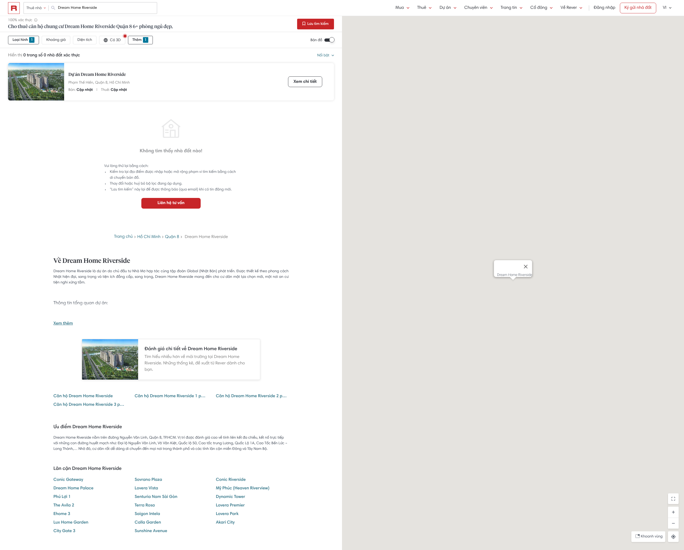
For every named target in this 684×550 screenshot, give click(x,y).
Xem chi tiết (305, 82)
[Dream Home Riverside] (36, 81)
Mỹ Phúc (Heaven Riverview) (243, 488)
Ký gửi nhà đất (638, 8)
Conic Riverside (231, 480)
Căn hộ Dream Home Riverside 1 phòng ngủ (171, 396)
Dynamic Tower (230, 497)
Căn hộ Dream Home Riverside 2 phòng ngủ (252, 396)
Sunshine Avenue (151, 531)
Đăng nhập (604, 8)
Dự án (445, 8)
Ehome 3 (61, 514)
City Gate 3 (64, 531)
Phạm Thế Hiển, (81, 83)
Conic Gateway (68, 480)
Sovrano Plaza (148, 480)
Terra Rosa (145, 506)
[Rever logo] (14, 8)
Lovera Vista (146, 488)
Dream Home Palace (73, 488)
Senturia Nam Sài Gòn (156, 497)
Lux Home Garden (70, 523)
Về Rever (569, 8)
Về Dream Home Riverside (91, 261)
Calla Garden (148, 523)
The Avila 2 (63, 506)
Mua (399, 8)
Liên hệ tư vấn (170, 203)
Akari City (225, 523)
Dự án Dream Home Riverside (97, 75)
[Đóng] (525, 266)
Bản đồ (316, 40)
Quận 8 (172, 237)
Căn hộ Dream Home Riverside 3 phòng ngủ (89, 405)
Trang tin (509, 8)
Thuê (421, 8)
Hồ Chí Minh (120, 83)
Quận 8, (101, 83)
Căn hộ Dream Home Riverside (83, 396)
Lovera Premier (230, 506)
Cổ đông (538, 8)
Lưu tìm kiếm (317, 24)
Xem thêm (63, 324)
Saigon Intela (147, 514)
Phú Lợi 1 (62, 497)
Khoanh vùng (652, 537)
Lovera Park (227, 514)
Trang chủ (123, 237)
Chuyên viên (475, 8)
